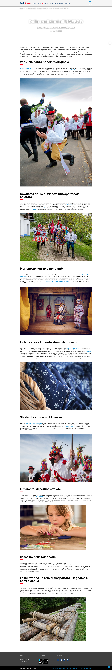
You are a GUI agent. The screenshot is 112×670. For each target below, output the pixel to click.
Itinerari (45, 3)
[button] (90, 3)
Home (34, 3)
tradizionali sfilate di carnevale (33, 423)
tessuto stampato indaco (73, 348)
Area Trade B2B (32, 8)
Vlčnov (34, 209)
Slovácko (73, 69)
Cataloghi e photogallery (56, 3)
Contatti (67, 3)
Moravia (52, 69)
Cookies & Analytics (72, 668)
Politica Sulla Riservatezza (58, 668)
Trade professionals (24, 659)
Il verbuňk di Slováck (25, 68)
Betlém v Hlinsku (70, 426)
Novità (39, 3)
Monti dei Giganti (41, 496)
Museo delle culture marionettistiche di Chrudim (56, 281)
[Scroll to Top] (109, 667)
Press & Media (23, 661)
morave (89, 351)
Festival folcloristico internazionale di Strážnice (60, 73)
